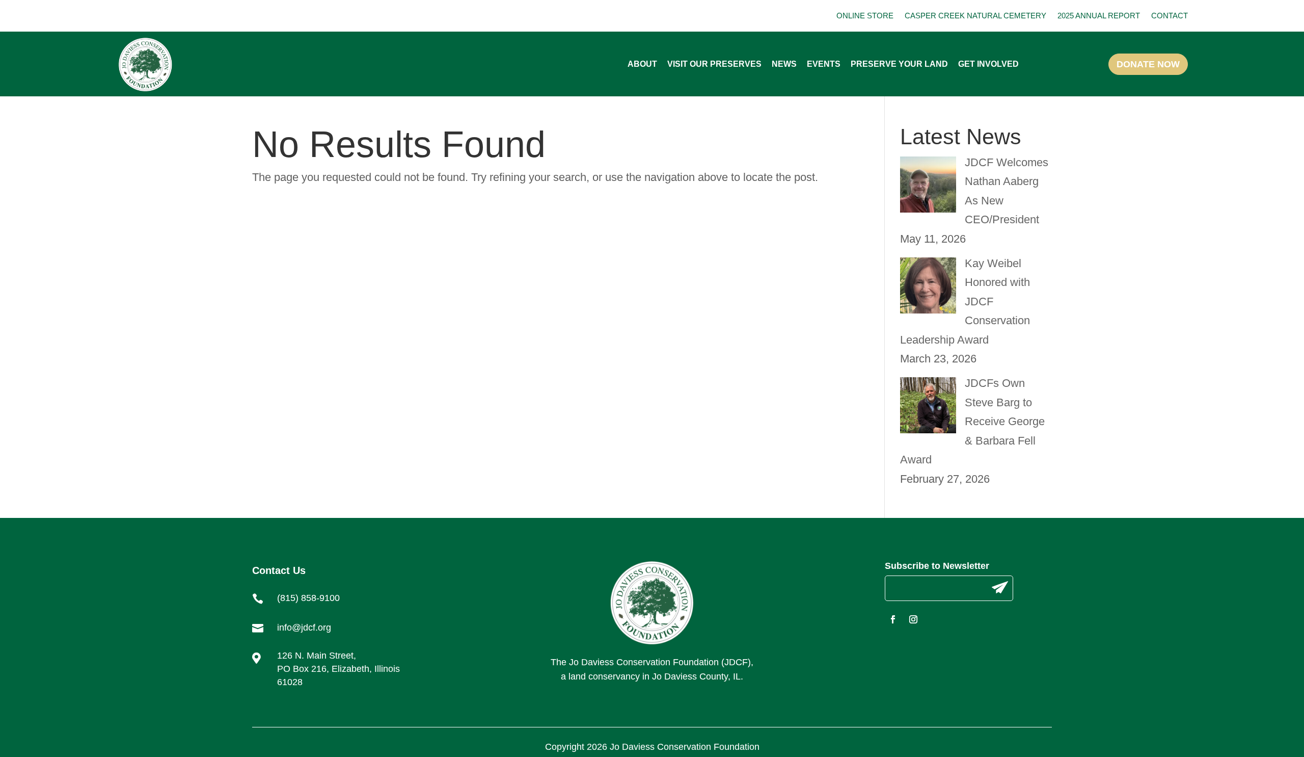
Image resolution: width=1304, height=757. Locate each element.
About (642, 64)
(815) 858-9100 (308, 598)
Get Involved (988, 64)
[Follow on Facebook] (893, 619)
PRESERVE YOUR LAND (899, 64)
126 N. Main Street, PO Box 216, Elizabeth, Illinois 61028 (338, 668)
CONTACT (1169, 15)
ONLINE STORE (864, 15)
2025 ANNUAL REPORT (1098, 15)
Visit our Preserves (714, 64)
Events (823, 64)
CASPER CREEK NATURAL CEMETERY (975, 15)
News (784, 64)
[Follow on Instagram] (913, 619)
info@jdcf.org (304, 627)
